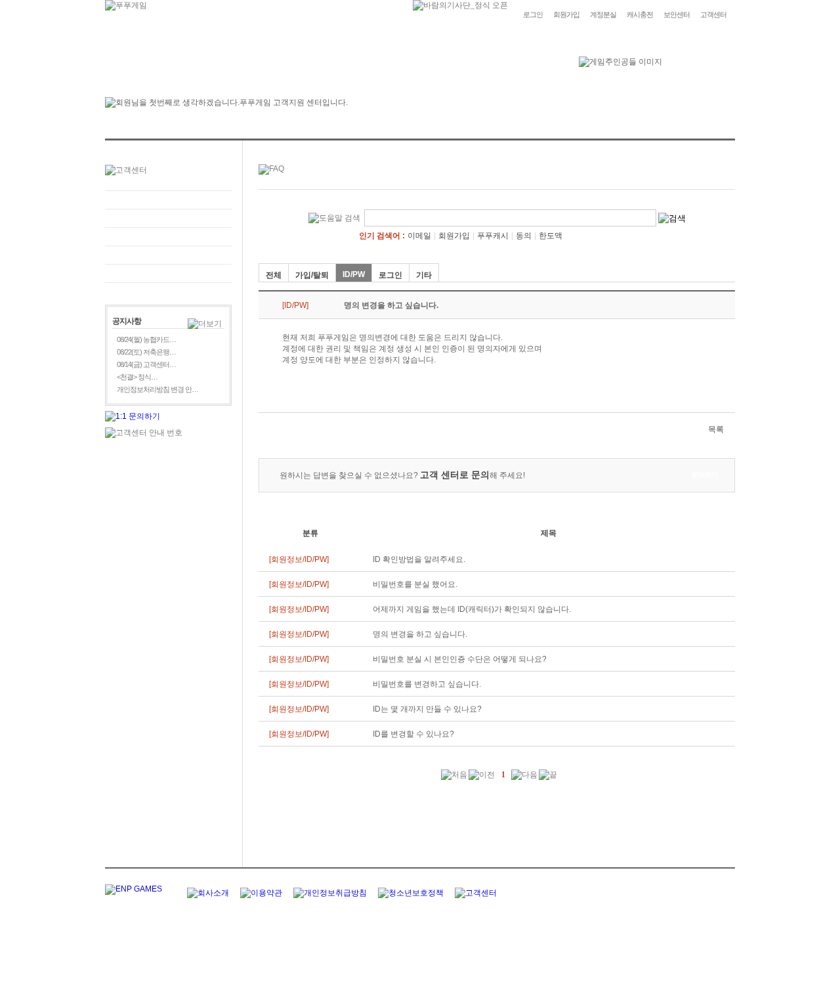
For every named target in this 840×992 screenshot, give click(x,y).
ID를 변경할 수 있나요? (413, 734)
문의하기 (168, 218)
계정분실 (603, 14)
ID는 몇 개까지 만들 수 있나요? (427, 709)
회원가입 (566, 14)
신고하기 (168, 237)
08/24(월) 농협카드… (146, 339)
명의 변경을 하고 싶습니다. (420, 634)
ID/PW (354, 274)
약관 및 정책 (168, 273)
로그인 (533, 14)
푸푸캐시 (493, 235)
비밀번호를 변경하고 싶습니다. (427, 684)
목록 (716, 429)
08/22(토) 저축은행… (146, 352)
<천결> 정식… (137, 377)
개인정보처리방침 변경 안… (157, 389)
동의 (524, 235)
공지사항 (168, 255)
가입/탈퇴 (312, 275)
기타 (424, 275)
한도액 (550, 235)
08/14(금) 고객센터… (146, 364)
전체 (274, 275)
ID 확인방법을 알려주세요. (419, 559)
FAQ (168, 200)
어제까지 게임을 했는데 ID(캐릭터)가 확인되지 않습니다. (472, 609)
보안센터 (676, 14)
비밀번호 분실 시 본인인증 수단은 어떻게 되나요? (460, 659)
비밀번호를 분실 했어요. (415, 584)
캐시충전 (640, 14)
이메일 (419, 235)
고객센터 (713, 14)
